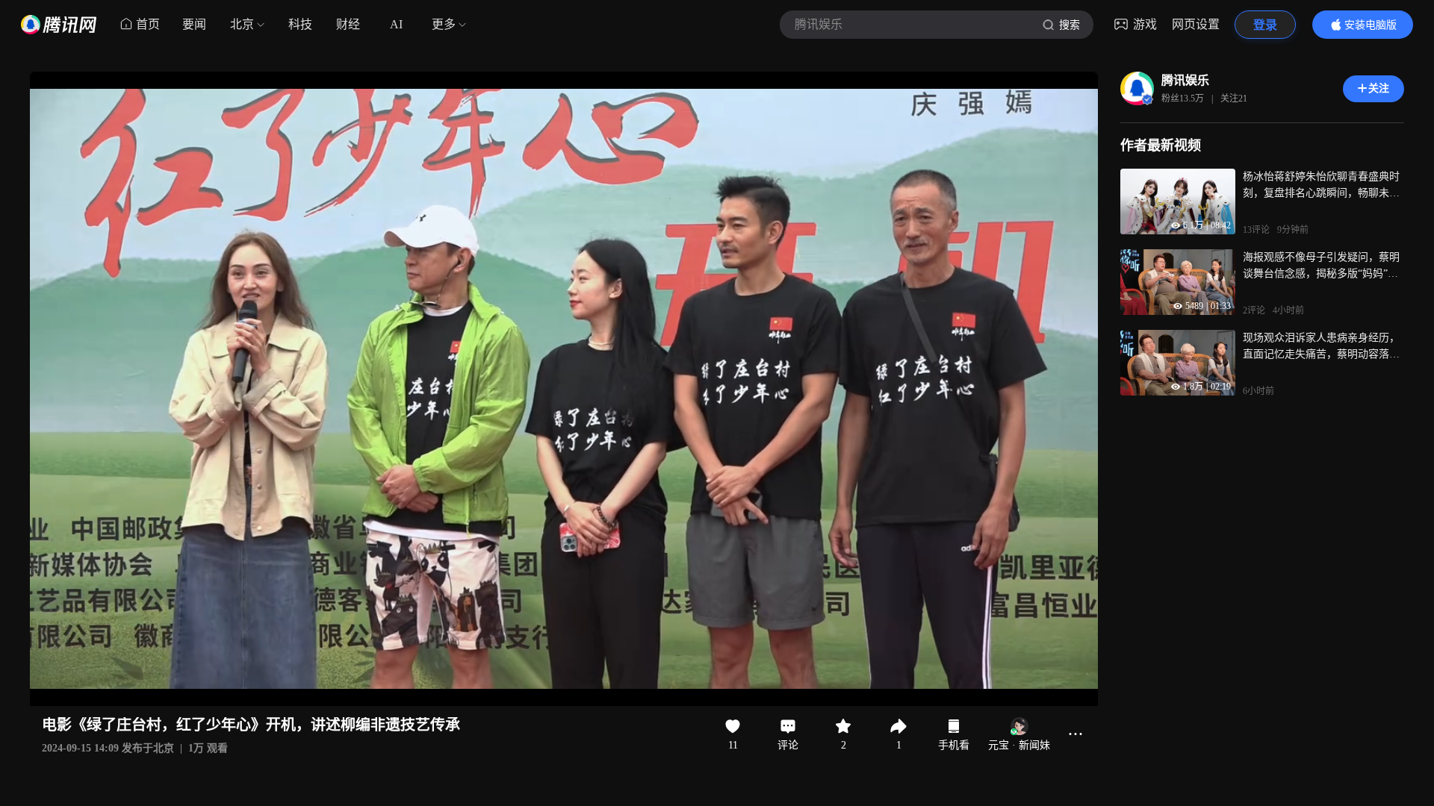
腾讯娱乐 (1185, 80)
